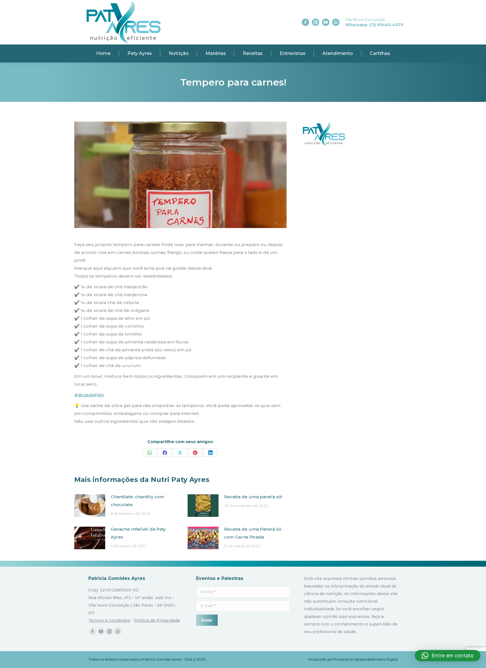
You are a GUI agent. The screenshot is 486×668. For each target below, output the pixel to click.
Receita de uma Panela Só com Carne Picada (253, 533)
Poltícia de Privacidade (157, 620)
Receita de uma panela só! (253, 496)
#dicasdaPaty (89, 394)
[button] (447, 655)
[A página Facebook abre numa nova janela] (305, 22)
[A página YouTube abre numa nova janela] (325, 22)
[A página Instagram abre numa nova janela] (315, 22)
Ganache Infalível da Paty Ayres (138, 533)
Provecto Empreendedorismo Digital (366, 659)
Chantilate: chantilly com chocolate (137, 500)
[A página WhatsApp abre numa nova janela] (335, 22)
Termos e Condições (109, 620)
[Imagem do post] (89, 505)
